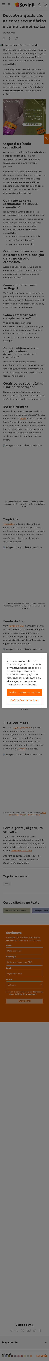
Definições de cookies (24, 700)
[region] (24, 680)
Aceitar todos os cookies (24, 692)
